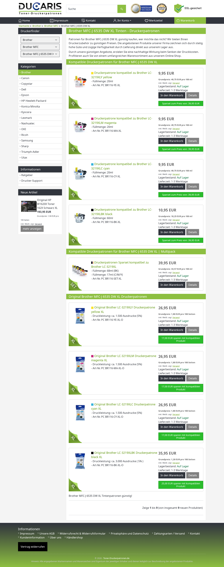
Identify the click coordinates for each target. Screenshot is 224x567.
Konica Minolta (30, 106)
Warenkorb (187, 20)
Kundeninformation (32, 537)
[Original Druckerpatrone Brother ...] (80, 315)
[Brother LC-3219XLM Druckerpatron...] (80, 126)
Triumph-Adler (30, 152)
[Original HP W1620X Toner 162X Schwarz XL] (29, 206)
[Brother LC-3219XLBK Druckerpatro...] (80, 218)
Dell (23, 89)
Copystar (26, 83)
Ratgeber (27, 175)
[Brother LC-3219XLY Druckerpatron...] (80, 81)
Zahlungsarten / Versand (169, 533)
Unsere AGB (47, 533)
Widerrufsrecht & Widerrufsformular (83, 533)
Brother (26, 72)
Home (26, 20)
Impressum (60, 20)
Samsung (27, 140)
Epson (25, 95)
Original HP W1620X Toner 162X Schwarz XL (47, 204)
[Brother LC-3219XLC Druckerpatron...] (80, 172)
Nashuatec (28, 123)
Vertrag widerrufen (33, 546)
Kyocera (26, 112)
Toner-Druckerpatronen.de (116, 558)
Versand (38, 224)
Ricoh (24, 135)
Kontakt (90, 20)
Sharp (25, 146)
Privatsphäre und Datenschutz (130, 533)
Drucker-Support (31, 180)
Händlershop (75, 537)
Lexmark (26, 118)
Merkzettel (155, 20)
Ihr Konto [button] (123, 20)
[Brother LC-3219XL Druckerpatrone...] (80, 270)
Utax (24, 157)
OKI (23, 129)
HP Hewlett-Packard (33, 101)
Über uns (55, 537)
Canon (25, 78)
